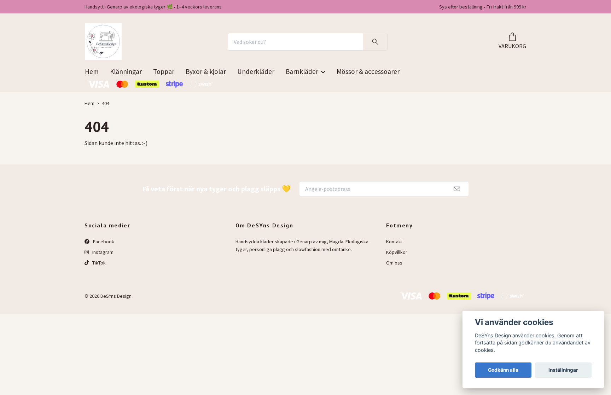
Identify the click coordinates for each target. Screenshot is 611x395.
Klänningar (126, 71)
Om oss (394, 263)
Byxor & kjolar (206, 71)
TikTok (98, 263)
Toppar (163, 71)
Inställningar (563, 370)
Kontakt (394, 241)
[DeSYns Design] (103, 42)
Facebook (103, 241)
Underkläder (255, 71)
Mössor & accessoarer (368, 71)
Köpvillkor (396, 252)
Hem (92, 71)
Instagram (102, 252)
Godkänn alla (503, 370)
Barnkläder (302, 71)
